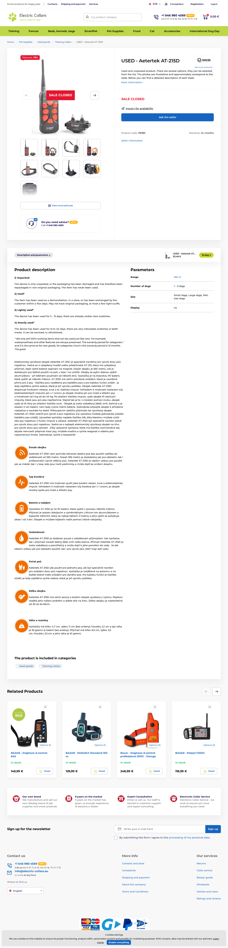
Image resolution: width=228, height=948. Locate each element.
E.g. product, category (104, 17)
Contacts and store (133, 863)
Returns (201, 863)
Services (93, 4)
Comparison (176, 4)
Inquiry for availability (139, 108)
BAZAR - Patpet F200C (190, 753)
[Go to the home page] (27, 17)
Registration (197, 4)
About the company (134, 884)
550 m (177, 277)
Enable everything (119, 942)
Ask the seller (167, 117)
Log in (214, 4)
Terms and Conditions (135, 891)
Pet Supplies (25, 42)
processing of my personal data (189, 837)
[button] (94, 95)
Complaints (129, 870)
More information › (132, 82)
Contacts (52, 4)
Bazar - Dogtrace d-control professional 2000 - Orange (138, 754)
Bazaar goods (205, 877)
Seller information (132, 140)
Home (10, 42)
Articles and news (207, 891)
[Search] (87, 17)
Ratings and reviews (209, 898)
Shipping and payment (73, 4)
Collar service (204, 870)
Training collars (63, 42)
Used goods (43, 42)
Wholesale (203, 884)
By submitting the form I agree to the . (164, 837)
